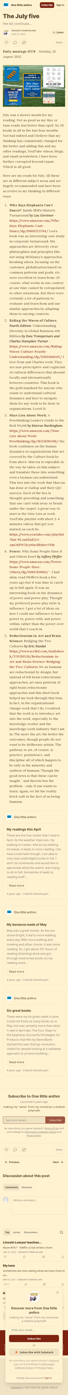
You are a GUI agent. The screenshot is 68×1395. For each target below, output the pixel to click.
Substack (16, 1387)
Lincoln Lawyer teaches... (22, 1242)
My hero (9, 1265)
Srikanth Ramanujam (24, 30)
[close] (57, 1292)
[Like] (6, 42)
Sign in (60, 5)
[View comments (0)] (15, 42)
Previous (14, 1162)
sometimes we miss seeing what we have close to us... (34, 1273)
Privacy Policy (45, 1367)
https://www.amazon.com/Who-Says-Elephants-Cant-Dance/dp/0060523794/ (34, 225)
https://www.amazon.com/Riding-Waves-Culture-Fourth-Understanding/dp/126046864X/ (36, 351)
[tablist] (18, 1187)
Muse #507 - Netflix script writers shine (27, 1247)
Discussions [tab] (31, 1232)
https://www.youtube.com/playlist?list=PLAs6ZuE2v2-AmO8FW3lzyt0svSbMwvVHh (36, 539)
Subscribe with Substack (36, 1352)
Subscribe (47, 5)
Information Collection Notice (41, 1132)
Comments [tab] (11, 1187)
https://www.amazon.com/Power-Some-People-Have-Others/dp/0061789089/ (36, 567)
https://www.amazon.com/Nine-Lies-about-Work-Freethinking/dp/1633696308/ (34, 436)
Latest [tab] (16, 1232)
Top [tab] (7, 1232)
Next (56, 1162)
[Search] (61, 1232)
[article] (34, 1249)
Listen (60, 32)
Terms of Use (52, 1128)
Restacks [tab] (27, 1187)
